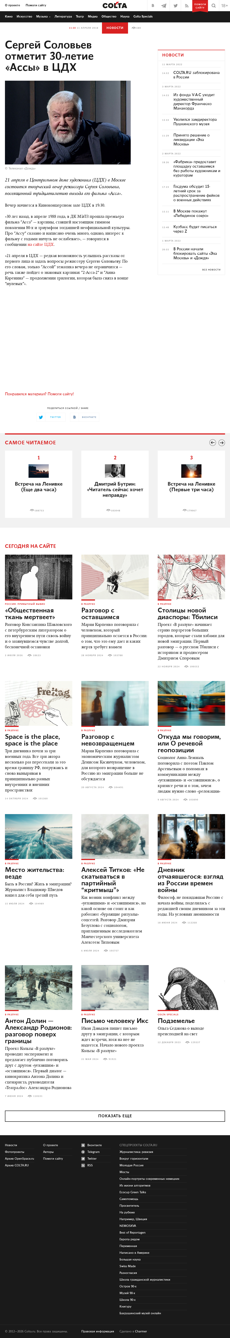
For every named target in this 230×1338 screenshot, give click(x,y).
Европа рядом (129, 1239)
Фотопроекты (14, 1152)
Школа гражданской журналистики (144, 1279)
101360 (43, 799)
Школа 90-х (127, 1299)
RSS (90, 1165)
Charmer (141, 1331)
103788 (118, 655)
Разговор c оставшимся (100, 614)
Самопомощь (128, 1199)
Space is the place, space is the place (32, 740)
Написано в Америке (134, 1252)
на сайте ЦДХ (41, 245)
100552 (194, 667)
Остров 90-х (128, 1286)
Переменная (128, 1246)
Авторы (48, 1152)
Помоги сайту (36, 5)
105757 (114, 951)
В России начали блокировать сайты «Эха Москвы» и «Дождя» (195, 253)
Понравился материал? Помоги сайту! (39, 394)
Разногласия (128, 1273)
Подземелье (176, 1021)
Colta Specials (143, 16)
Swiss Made (127, 1266)
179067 (192, 511)
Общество (109, 16)
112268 (192, 923)
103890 (193, 800)
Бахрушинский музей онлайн (140, 1313)
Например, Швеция (133, 1219)
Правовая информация (97, 1331)
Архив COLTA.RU (17, 1165)
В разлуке (88, 604)
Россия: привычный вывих (25, 604)
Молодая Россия (131, 1165)
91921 (113, 1059)
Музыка (42, 16)
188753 (39, 511)
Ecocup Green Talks (132, 1192)
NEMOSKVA (127, 1226)
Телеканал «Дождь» (22, 168)
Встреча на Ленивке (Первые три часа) (191, 487)
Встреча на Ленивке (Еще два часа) (39, 487)
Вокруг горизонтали (133, 1158)
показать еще (115, 1116)
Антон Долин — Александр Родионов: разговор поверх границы (38, 1031)
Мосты (124, 1172)
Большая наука (130, 1259)
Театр (80, 16)
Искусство (24, 16)
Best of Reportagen (132, 1232)
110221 (38, 1096)
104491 (119, 787)
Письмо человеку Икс (114, 1021)
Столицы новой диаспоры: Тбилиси (188, 614)
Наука (124, 16)
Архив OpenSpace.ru (19, 1158)
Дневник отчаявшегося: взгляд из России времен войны (190, 880)
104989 (39, 904)
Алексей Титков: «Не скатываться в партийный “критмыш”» (112, 880)
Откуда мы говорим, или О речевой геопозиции (189, 744)
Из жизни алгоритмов (134, 1185)
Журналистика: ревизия (136, 1152)
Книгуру (125, 1306)
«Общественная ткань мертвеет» (30, 614)
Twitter (92, 1158)
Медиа (92, 16)
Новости (115, 28)
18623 (37, 655)
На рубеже (127, 1212)
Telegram (93, 1152)
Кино (9, 16)
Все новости (211, 270)
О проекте (12, 5)
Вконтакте (94, 1145)
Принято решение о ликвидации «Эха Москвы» (191, 139)
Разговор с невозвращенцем (108, 740)
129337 (195, 1042)
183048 (115, 511)
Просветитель (129, 1205)
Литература (63, 16)
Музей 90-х (127, 1293)
